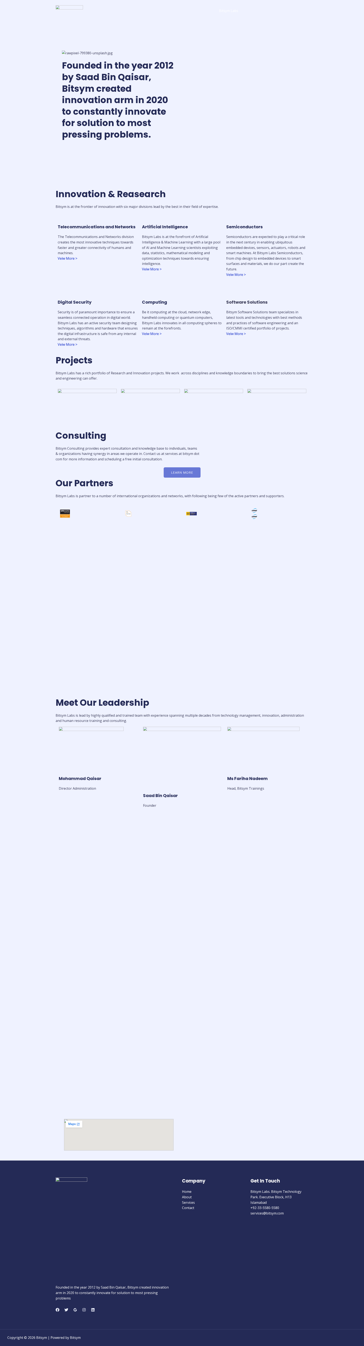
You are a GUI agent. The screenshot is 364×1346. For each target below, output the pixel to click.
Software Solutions (247, 302)
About (253, 10)
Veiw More (66, 258)
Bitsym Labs (228, 10)
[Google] (75, 1310)
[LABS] (69, 10)
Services (273, 10)
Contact (296, 10)
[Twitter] (66, 1310)
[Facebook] (57, 1310)
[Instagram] (84, 1310)
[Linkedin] (93, 1310)
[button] (119, 53)
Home (186, 1191)
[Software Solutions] (231, 292)
